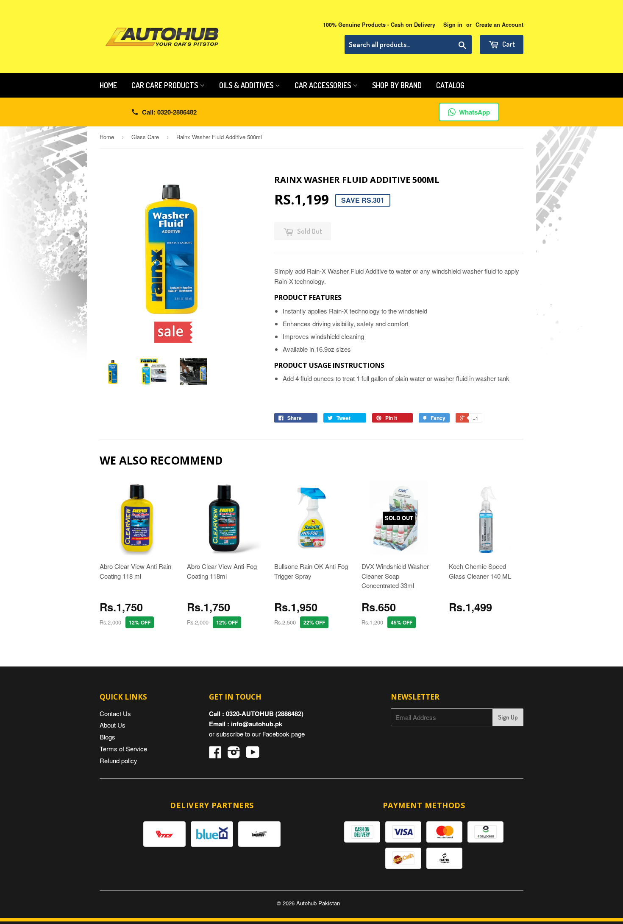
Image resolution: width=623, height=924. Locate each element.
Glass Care (145, 137)
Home (108, 85)
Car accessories (324, 85)
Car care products (165, 85)
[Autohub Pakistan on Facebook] (215, 754)
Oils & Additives (247, 85)
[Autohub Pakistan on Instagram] (234, 754)
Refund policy (118, 760)
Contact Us (115, 713)
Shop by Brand (397, 85)
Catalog (450, 85)
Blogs (107, 736)
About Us (112, 724)
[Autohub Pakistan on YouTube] (252, 754)
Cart (508, 43)
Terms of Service (123, 748)
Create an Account (499, 24)
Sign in (452, 24)
